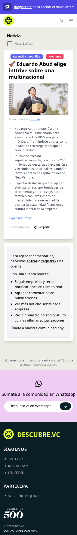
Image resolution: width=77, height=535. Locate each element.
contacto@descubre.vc (20, 530)
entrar (32, 261)
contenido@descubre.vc (40, 365)
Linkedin (16, 472)
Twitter (15, 459)
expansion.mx (19, 218)
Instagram (18, 466)
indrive (35, 119)
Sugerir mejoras (24, 496)
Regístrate (23, 7)
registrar (48, 261)
